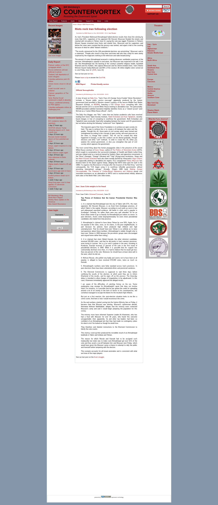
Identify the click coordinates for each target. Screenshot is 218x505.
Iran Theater (112, 33)
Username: (60, 215)
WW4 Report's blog (88, 24)
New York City (152, 103)
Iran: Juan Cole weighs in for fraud (91, 186)
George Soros (120, 104)
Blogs (79, 24)
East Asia (151, 72)
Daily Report (53, 21)
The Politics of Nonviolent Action (124, 150)
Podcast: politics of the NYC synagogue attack (58, 66)
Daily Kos (93, 98)
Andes (149, 93)
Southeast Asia (153, 68)
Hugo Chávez (137, 159)
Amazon (150, 95)
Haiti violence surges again (58, 153)
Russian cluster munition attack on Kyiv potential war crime (58, 139)
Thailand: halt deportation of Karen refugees (58, 76)
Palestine (151, 51)
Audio (73, 21)
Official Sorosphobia (85, 90)
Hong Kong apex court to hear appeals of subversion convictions (59, 184)
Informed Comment (96, 194)
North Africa (152, 60)
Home (74, 24)
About (99, 21)
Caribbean (151, 91)
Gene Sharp (99, 150)
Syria (155, 44)
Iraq (149, 44)
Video (80, 21)
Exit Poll (102, 77)
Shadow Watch (153, 110)
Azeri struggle (99, 357)
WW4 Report (80, 84)
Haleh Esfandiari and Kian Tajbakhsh (121, 117)
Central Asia (152, 74)
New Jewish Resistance (57, 204)
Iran (91, 74)
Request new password (59, 230)
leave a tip (84, 77)
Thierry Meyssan (132, 161)
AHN (94, 70)
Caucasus (151, 82)
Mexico (150, 87)
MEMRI (96, 104)
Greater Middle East (155, 53)
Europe (150, 79)
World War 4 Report (55, 197)
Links (106, 21)
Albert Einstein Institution (87, 159)
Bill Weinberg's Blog (55, 195)
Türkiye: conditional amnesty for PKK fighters (58, 104)
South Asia (151, 66)
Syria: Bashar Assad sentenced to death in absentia (59, 99)
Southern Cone (153, 97)
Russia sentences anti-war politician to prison (58, 71)
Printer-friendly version (100, 84)
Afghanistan (152, 49)
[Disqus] (109, 396)
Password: (59, 221)
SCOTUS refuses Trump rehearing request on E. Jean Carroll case (58, 130)
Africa (149, 58)
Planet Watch (152, 112)
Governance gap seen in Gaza (59, 171)
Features (64, 21)
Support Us (89, 21)
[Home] (54, 11)
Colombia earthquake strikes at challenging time (59, 108)
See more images (54, 56)
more (69, 112)
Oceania (150, 70)
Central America (153, 89)
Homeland (151, 105)
